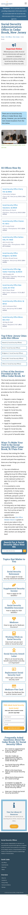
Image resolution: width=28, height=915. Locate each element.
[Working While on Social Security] (14, 633)
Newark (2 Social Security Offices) (12, 342)
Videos (3, 869)
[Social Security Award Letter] (14, 650)
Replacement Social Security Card (14, 673)
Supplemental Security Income (14, 589)
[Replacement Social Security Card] (14, 669)
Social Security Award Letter (14, 654)
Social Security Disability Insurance (14, 606)
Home (2, 37)
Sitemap (3, 887)
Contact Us (4, 880)
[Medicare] (14, 619)
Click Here (14, 826)
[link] (3, 132)
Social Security (5, 865)
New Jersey (16, 37)
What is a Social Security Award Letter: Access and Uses (14, 132)
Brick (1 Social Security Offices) (11, 348)
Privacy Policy (5, 882)
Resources (4, 867)
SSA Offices (9, 37)
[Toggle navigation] (25, 3)
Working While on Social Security (14, 638)
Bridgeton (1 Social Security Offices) (12, 353)
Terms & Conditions (6, 885)
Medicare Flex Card (14, 689)
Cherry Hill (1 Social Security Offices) (12, 358)
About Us (4, 878)
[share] (24, 131)
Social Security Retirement (14, 572)
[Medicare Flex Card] (14, 686)
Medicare (14, 622)
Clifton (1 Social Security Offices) (11, 364)
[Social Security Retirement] (14, 568)
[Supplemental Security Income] (14, 585)
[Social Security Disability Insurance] (14, 602)
